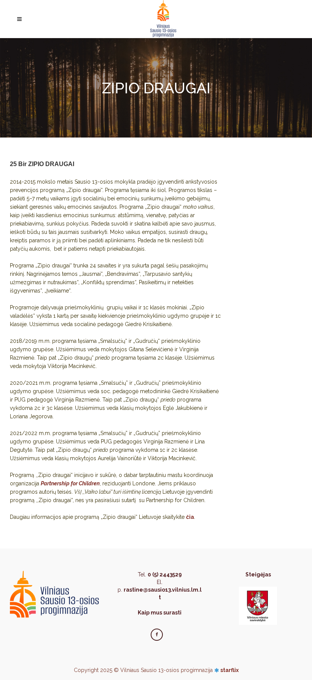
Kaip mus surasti (159, 613)
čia (190, 517)
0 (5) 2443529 (165, 574)
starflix (229, 670)
